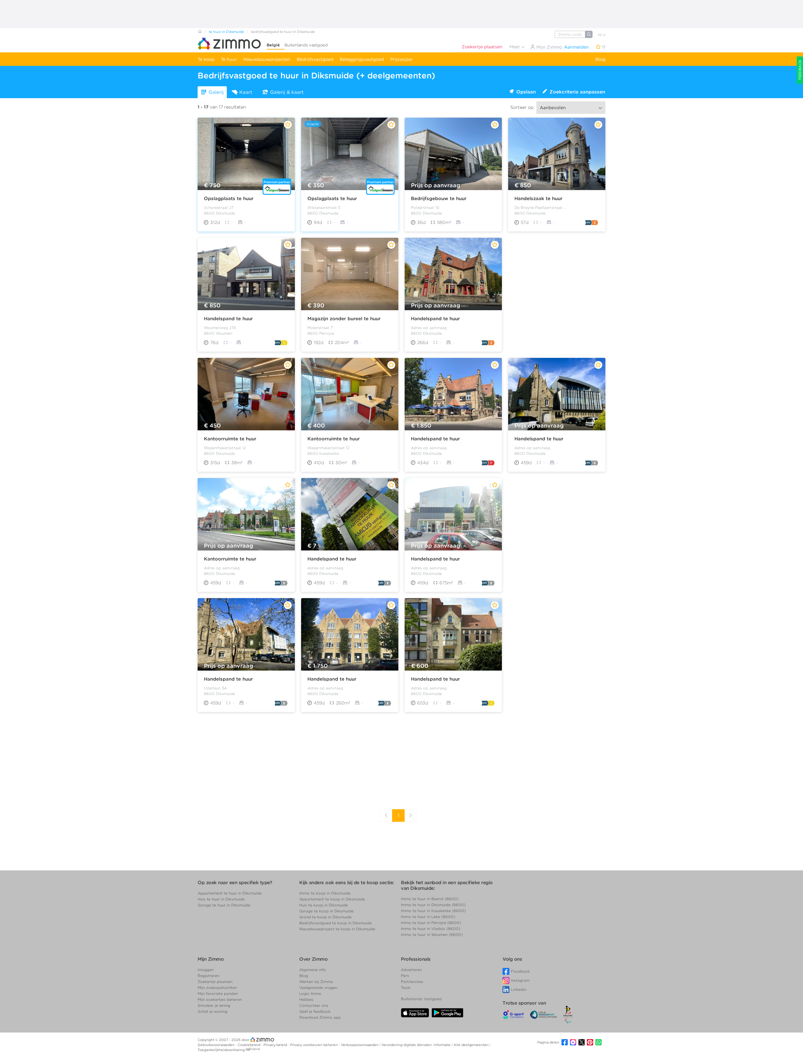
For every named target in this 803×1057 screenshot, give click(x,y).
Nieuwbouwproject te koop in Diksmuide (337, 929)
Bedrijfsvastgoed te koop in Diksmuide (335, 923)
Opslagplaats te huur (228, 198)
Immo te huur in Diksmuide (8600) (433, 904)
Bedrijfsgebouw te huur (438, 198)
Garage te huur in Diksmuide (224, 905)
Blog (600, 59)
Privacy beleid (275, 1045)
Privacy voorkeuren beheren (314, 1045)
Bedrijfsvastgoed (315, 59)
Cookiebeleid (249, 1045)
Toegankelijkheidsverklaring (221, 1050)
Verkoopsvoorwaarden (360, 1045)
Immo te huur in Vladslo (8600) (430, 928)
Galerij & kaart (287, 92)
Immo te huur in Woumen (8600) (432, 934)
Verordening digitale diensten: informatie (416, 1045)
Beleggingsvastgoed (362, 59)
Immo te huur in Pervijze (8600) (431, 922)
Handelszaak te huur (538, 198)
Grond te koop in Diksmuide (325, 917)
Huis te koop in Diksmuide (323, 905)
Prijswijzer (401, 59)
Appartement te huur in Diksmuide (230, 893)
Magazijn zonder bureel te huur (343, 318)
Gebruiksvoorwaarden (217, 1045)
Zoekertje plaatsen (482, 46)
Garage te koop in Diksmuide (326, 911)
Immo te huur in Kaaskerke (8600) (433, 910)
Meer (515, 46)
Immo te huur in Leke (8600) (428, 916)
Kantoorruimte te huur (230, 439)
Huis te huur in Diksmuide (221, 899)
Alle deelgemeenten (472, 1045)
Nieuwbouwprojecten (266, 59)
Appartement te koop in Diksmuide (332, 899)
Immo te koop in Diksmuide (324, 893)
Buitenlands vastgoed (306, 45)
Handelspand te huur (228, 318)
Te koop (206, 59)
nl (600, 34)
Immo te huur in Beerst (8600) (430, 898)
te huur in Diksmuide (226, 31)
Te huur (229, 59)
